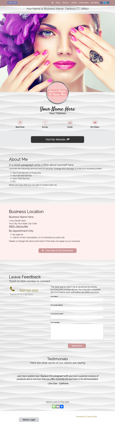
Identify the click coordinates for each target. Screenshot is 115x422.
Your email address (57, 305)
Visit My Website (56, 139)
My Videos (95, 3)
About (58, 3)
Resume (66, 3)
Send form (77, 345)
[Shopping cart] (52, 2)
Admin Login (29, 419)
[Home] (12, 2)
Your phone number (57, 314)
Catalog (74, 3)
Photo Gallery (83, 3)
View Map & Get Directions (58, 250)
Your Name (54, 296)
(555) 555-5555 (28, 290)
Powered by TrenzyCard (86, 416)
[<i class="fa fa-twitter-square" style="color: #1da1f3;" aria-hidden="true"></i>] (104, 2)
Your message (55, 322)
